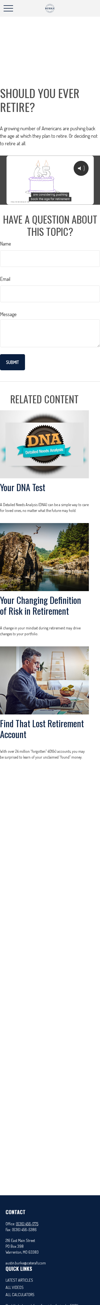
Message (8, 314)
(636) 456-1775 (27, 1223)
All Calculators (20, 1294)
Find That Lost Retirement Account (42, 728)
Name (5, 244)
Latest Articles (19, 1280)
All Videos (15, 1287)
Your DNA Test (22, 487)
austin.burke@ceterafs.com (26, 1263)
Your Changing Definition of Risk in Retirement (40, 605)
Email (5, 279)
